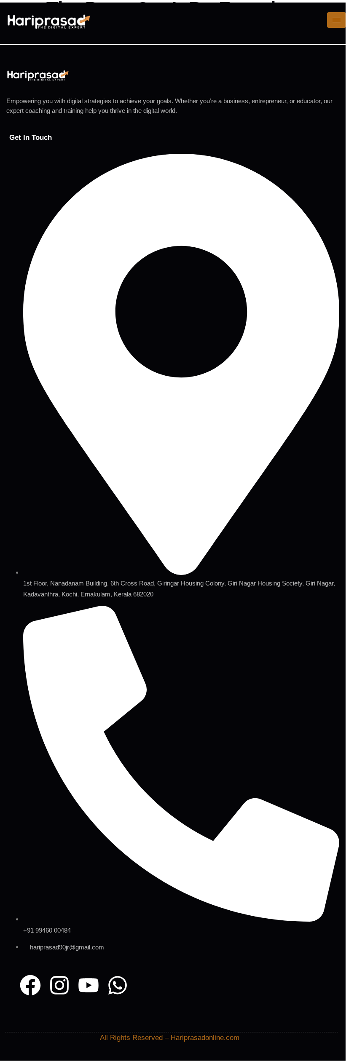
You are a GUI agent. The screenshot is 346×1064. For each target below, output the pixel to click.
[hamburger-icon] (336, 20)
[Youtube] (88, 985)
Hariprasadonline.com (205, 1038)
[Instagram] (59, 985)
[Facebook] (30, 985)
